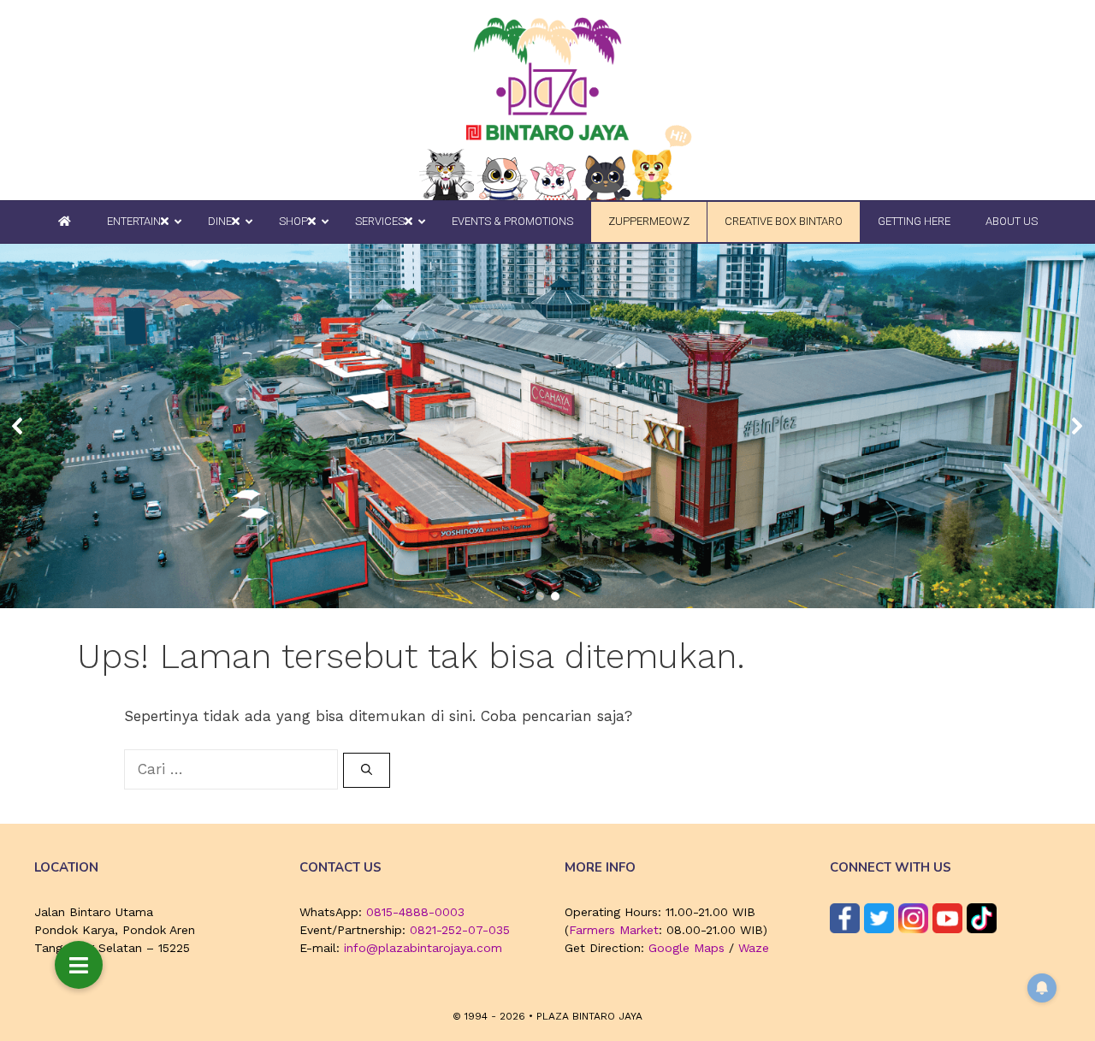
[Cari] (366, 771)
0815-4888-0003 (415, 912)
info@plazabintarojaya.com (423, 948)
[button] (18, 426)
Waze (753, 948)
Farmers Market (614, 930)
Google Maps (686, 948)
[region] (547, 426)
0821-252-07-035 (460, 930)
